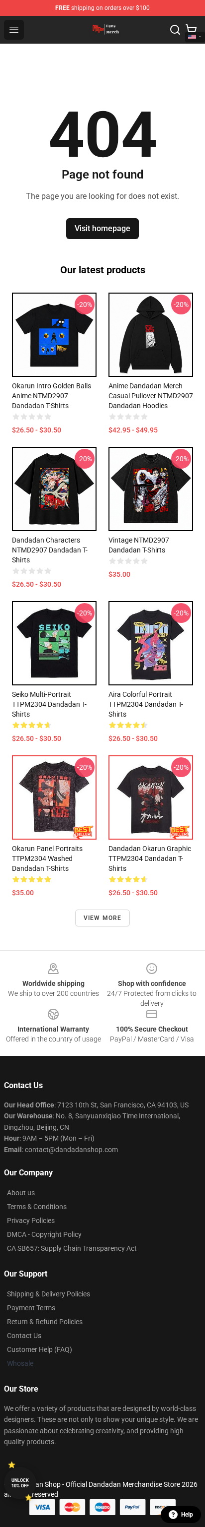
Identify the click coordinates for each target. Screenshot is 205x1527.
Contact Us (24, 1336)
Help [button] (187, 1514)
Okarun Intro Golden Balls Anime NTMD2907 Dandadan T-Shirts (51, 396)
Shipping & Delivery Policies (48, 1294)
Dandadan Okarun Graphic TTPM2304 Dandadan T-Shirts (149, 858)
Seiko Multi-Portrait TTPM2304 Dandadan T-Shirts (49, 704)
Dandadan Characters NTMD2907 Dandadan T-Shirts (50, 550)
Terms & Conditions (37, 1207)
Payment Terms (31, 1308)
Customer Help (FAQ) (39, 1349)
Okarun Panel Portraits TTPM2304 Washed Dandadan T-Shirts (47, 858)
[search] (175, 30)
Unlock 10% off (20, 1483)
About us (21, 1193)
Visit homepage (102, 228)
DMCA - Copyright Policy (44, 1234)
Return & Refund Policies (45, 1322)
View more (103, 918)
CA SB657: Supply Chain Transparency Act (72, 1248)
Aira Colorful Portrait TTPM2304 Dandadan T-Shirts (145, 704)
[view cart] (191, 30)
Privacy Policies (31, 1220)
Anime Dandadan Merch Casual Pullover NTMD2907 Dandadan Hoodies (150, 396)
